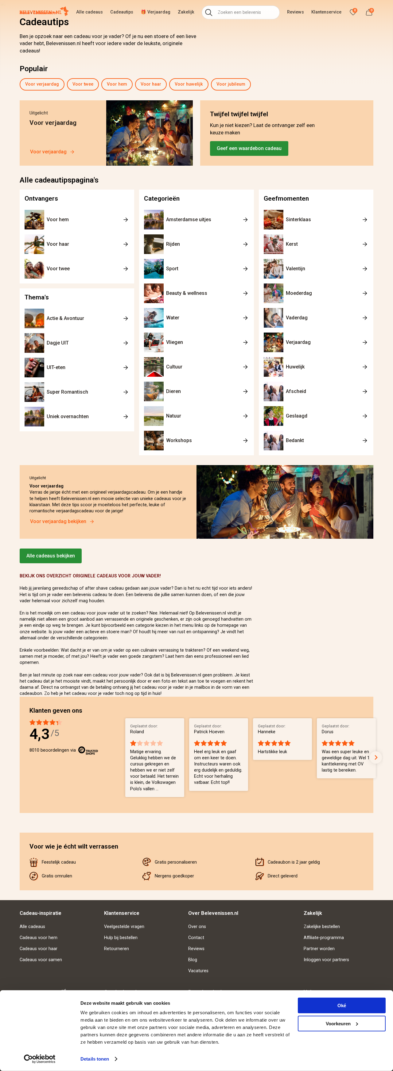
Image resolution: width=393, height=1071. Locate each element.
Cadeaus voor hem (38, 937)
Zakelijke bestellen (322, 926)
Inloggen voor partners (326, 959)
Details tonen (94, 1058)
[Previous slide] (21, 84)
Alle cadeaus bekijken (50, 556)
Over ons (197, 926)
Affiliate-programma (324, 937)
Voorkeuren (338, 1023)
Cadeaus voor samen (41, 959)
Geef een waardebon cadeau (249, 148)
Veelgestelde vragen (124, 926)
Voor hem (117, 84)
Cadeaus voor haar (38, 948)
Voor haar (151, 84)
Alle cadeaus (32, 926)
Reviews (196, 948)
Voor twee (82, 84)
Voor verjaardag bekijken (58, 521)
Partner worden (319, 948)
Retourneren (116, 948)
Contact (196, 937)
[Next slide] (374, 84)
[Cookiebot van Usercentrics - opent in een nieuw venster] (40, 1059)
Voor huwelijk (189, 84)
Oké (341, 1005)
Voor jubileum (230, 84)
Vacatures (198, 970)
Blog (192, 959)
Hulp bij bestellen (121, 937)
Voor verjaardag (42, 84)
